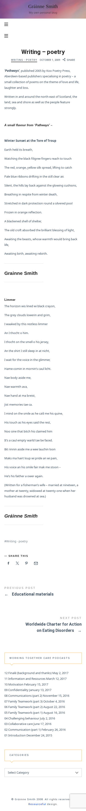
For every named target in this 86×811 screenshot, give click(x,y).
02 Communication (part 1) (22, 729)
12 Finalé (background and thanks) (28, 673)
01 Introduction (15, 735)
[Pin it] (26, 563)
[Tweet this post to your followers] (17, 563)
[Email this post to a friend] (36, 563)
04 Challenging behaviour (21, 718)
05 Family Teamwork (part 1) (23, 713)
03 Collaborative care (18, 724)
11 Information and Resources (24, 679)
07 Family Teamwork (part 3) (23, 701)
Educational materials (43, 592)
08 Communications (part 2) (23, 696)
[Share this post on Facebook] (8, 563)
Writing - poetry (24, 60)
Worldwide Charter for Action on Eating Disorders (43, 625)
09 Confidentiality (16, 690)
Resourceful (37, 804)
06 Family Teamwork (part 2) (23, 707)
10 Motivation (13, 684)
